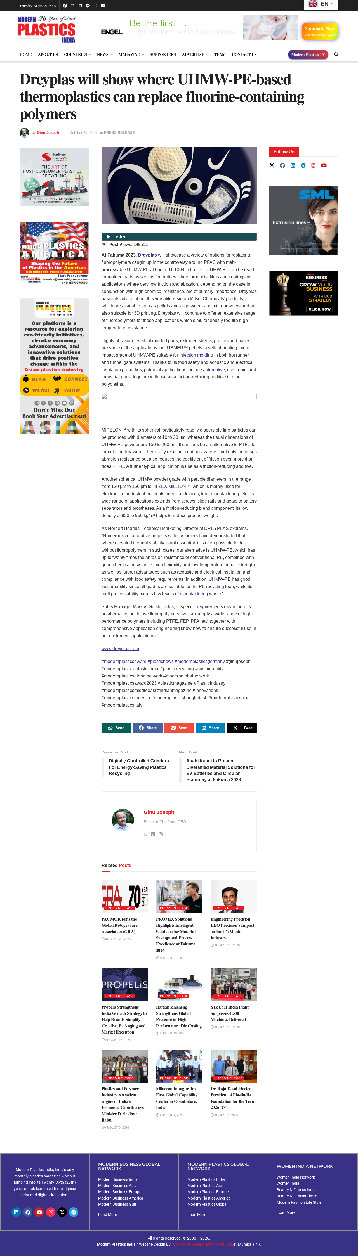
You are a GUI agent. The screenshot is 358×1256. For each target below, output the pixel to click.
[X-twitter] (62, 1212)
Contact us (244, 54)
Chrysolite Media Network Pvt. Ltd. (203, 1244)
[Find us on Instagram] (95, 5)
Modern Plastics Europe (208, 1191)
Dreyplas (147, 255)
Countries (75, 54)
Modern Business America (120, 1198)
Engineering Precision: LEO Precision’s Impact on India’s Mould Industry (232, 928)
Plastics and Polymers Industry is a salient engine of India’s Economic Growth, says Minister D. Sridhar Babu (123, 1104)
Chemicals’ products (223, 298)
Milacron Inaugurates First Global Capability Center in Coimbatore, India (177, 1097)
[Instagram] (50, 1212)
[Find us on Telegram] (88, 5)
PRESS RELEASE (119, 133)
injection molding (196, 355)
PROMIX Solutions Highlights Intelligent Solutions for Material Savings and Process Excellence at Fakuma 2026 (176, 934)
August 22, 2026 (118, 939)
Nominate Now (320, 31)
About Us (48, 54)
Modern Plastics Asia (205, 1185)
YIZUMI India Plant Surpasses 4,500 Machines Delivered (230, 1013)
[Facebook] (27, 1212)
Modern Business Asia (117, 1185)
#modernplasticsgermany (200, 661)
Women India (288, 1183)
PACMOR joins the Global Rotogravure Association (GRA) (120, 925)
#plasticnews (161, 661)
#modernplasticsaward (124, 661)
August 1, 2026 (171, 1115)
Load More (107, 1214)
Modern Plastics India (206, 1179)
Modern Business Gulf (117, 1204)
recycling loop (220, 586)
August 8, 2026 (117, 1127)
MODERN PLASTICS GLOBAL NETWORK (218, 1166)
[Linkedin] (16, 1212)
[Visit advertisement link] (54, 254)
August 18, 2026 (227, 945)
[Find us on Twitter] (73, 5)
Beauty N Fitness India (296, 1190)
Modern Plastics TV (308, 54)
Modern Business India (118, 1179)
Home (26, 54)
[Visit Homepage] (52, 29)
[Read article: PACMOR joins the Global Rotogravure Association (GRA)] (125, 896)
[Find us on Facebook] (65, 5)
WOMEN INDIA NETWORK (305, 1166)
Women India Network (296, 1177)
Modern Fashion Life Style (299, 1202)
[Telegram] (73, 1212)
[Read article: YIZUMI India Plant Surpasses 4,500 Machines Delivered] (234, 984)
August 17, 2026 (118, 1039)
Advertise (193, 54)
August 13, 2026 (172, 1033)
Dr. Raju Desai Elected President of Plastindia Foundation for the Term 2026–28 (233, 1097)
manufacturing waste (200, 593)
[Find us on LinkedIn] (80, 5)
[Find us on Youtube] (103, 5)
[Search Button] (336, 54)
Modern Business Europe (119, 1191)
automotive (214, 369)
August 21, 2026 (172, 957)
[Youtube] (39, 1212)
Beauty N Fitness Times (297, 1196)
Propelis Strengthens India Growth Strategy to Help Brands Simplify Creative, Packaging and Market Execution (124, 1019)
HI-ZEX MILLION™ (171, 486)
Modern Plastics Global (207, 1204)
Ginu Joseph (48, 133)
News (103, 54)
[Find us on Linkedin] (293, 166)
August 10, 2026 (227, 1027)
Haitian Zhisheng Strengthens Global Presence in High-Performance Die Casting (179, 1016)
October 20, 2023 (83, 133)
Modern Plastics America (208, 1198)
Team (220, 54)
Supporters (163, 54)
